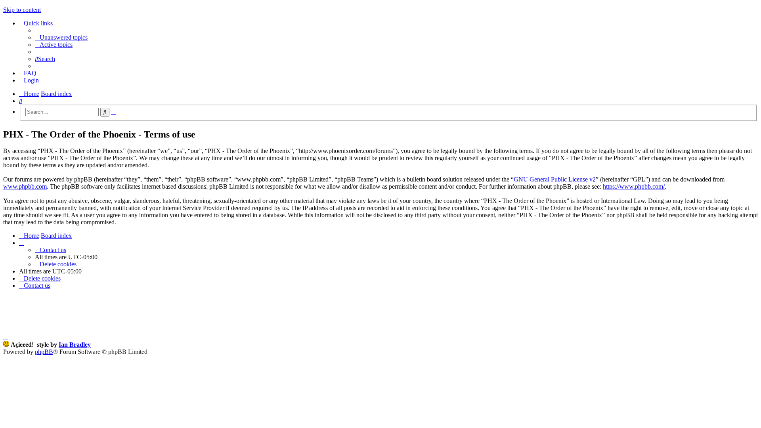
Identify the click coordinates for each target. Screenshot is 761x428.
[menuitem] (61, 37)
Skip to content (22, 9)
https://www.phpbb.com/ (634, 186)
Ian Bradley (75, 344)
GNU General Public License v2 (555, 179)
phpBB (44, 351)
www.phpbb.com (25, 186)
